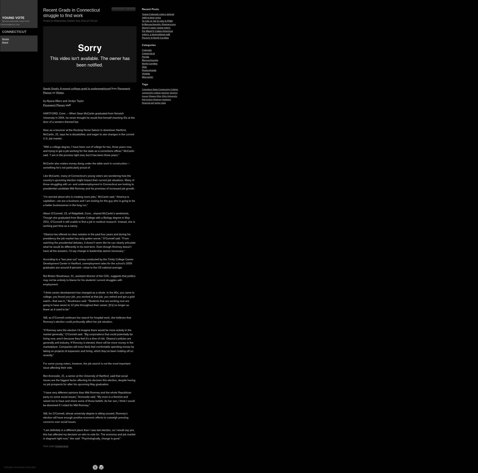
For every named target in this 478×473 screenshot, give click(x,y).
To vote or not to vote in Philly (157, 21)
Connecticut (14, 31)
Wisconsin (147, 77)
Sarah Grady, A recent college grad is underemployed (77, 88)
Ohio (144, 67)
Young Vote (13, 17)
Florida (145, 57)
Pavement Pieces (54, 105)
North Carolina (149, 63)
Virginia (146, 73)
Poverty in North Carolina (155, 38)
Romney (157, 99)
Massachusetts (150, 60)
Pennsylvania (149, 70)
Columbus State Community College (160, 89)
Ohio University (169, 96)
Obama (152, 96)
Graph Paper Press (95, 467)
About (5, 42)
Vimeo (60, 92)
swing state (160, 103)
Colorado (147, 50)
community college (151, 93)
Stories (5, 39)
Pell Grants (147, 99)
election (165, 93)
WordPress (101, 467)
